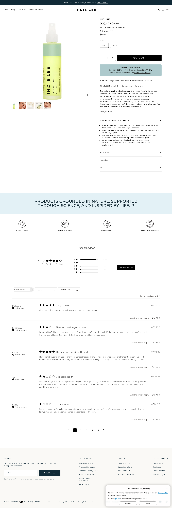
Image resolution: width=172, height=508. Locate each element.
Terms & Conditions (50, 502)
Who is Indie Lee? (86, 463)
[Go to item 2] (22, 105)
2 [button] (80, 430)
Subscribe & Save (125, 467)
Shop (6, 10)
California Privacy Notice (79, 502)
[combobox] (46, 289)
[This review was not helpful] (157, 318)
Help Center (158, 463)
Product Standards (87, 467)
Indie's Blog (84, 484)
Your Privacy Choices (32, 502)
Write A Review (126, 267)
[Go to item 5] (47, 105)
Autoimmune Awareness (84, 479)
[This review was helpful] (152, 318)
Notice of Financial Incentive (100, 502)
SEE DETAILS (102, 3)
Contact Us (157, 467)
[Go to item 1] (14, 105)
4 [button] (92, 430)
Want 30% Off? (124, 463)
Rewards (22, 10)
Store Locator (159, 471)
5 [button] (98, 430)
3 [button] (86, 430)
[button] (90, 260)
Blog (13, 10)
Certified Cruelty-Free (88, 471)
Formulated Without (87, 474)
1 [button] (75, 430)
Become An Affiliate (126, 474)
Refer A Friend (124, 471)
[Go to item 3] (30, 105)
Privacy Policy (64, 502)
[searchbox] (20, 289)
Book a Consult (36, 10)
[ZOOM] (87, 94)
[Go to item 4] (39, 105)
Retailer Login (159, 474)
